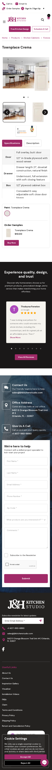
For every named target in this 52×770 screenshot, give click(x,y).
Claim (4, 704)
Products (15, 38)
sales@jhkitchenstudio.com (27, 392)
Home (4, 38)
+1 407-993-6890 (22, 433)
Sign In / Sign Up (35, 8)
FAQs (4, 699)
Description (32, 143)
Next (45, 112)
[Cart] (48, 19)
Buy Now (11, 243)
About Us (6, 673)
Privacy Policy (8, 715)
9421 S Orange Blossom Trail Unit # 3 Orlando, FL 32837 (28, 639)
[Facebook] (3, 649)
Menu (4, 22)
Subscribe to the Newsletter (23, 555)
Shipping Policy (9, 720)
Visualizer (6, 689)
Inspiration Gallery (10, 683)
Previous (7, 112)
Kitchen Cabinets (32, 38)
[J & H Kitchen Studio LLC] (17, 19)
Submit (26, 578)
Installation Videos (10, 694)
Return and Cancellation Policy (16, 726)
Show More (15, 337)
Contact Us (7, 678)
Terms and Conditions (12, 710)
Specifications (12, 143)
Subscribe (40, 621)
